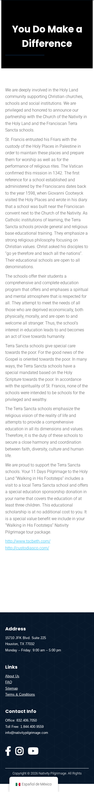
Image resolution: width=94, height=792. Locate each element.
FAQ (8, 682)
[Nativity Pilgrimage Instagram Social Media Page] (19, 753)
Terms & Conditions (20, 694)
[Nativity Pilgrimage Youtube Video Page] (33, 753)
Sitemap (11, 688)
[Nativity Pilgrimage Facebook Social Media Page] (8, 753)
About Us (12, 676)
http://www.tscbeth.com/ (27, 541)
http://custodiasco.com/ (27, 548)
